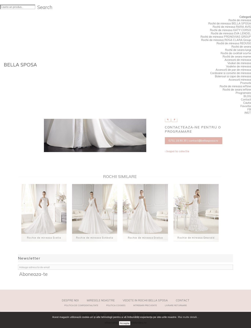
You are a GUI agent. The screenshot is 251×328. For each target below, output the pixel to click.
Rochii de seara (241, 46)
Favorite (245, 106)
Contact (246, 99)
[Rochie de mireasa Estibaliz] (94, 213)
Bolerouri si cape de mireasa (233, 76)
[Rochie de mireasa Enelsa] (145, 213)
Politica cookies (115, 305)
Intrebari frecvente (145, 305)
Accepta (124, 323)
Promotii (245, 83)
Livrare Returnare (176, 305)
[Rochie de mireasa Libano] (174, 119)
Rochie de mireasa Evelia (44, 237)
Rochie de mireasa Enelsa (145, 237)
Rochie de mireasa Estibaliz (94, 237)
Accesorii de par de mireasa (233, 69)
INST (247, 112)
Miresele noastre (101, 300)
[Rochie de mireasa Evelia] (44, 213)
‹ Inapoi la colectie (177, 151)
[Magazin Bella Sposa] (20, 64)
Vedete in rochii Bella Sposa (145, 300)
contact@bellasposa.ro (203, 140)
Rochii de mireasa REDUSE (233, 43)
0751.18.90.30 (177, 140)
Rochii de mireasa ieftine (235, 86)
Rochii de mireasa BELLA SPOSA (229, 23)
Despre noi (70, 300)
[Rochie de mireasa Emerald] (196, 213)
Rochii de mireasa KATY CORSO (230, 30)
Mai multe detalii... (188, 317)
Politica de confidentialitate (81, 305)
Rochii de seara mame (237, 56)
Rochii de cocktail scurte (235, 53)
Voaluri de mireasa (239, 63)
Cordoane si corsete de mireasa (230, 73)
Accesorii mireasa (240, 79)
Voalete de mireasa (238, 66)
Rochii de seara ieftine (237, 89)
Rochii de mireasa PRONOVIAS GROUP (225, 36)
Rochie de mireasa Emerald (196, 237)
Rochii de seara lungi (238, 50)
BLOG (247, 96)
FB (249, 109)
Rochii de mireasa (239, 20)
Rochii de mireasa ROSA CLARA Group (226, 40)
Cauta (247, 102)
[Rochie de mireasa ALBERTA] (168, 119)
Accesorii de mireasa (238, 60)
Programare (243, 93)
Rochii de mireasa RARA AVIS (232, 26)
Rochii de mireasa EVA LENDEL (231, 33)
